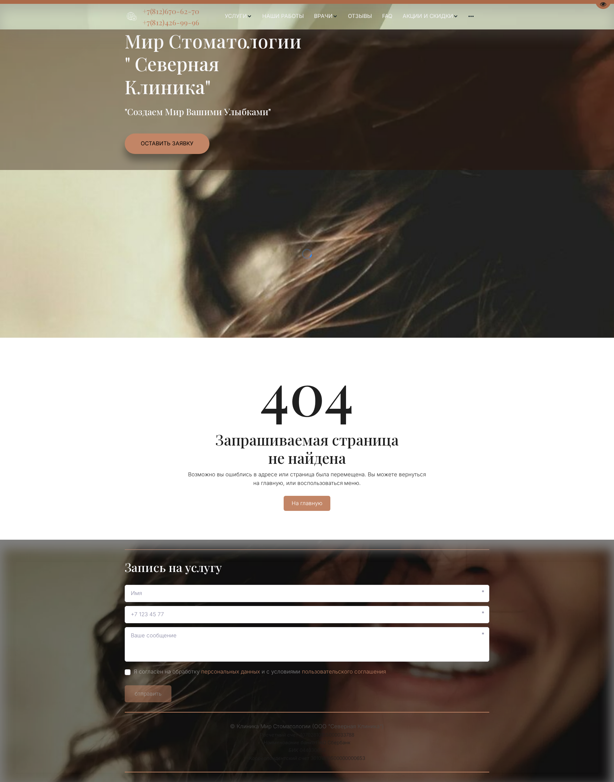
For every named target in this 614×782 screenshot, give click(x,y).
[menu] (349, 16)
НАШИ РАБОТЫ (283, 16)
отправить (148, 693)
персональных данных (230, 671)
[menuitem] (238, 16)
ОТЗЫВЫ (360, 16)
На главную (307, 503)
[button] (238, 16)
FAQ (387, 16)
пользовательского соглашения (344, 671)
